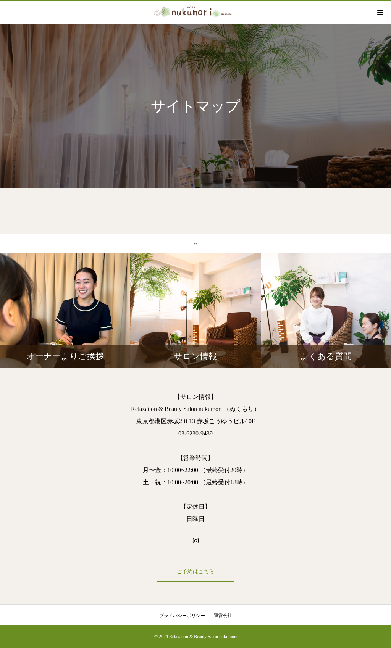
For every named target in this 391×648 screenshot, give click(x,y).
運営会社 (223, 615)
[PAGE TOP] (195, 243)
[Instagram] (195, 540)
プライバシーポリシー (182, 615)
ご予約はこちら (195, 571)
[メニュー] (379, 12)
